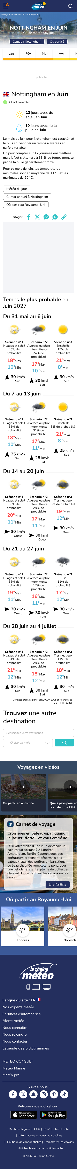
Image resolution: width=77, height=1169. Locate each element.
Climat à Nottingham (27, 42)
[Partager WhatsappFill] (55, 217)
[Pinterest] (54, 1094)
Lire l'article (57, 884)
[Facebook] (13, 1094)
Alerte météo (13, 1020)
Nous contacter (14, 1041)
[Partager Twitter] (37, 217)
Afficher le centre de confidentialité (40, 1148)
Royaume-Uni (17, 14)
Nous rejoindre (14, 1034)
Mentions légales (19, 1129)
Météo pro (11, 1075)
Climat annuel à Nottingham (27, 197)
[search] (70, 6)
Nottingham (32, 14)
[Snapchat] (33, 1094)
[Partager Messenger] (46, 217)
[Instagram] (44, 1094)
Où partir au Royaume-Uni (25, 205)
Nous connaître (14, 1027)
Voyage (4, 14)
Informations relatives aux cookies (40, 1135)
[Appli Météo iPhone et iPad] (23, 1115)
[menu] (6, 6)
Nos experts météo (18, 1007)
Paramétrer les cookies (59, 1142)
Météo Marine (13, 1068)
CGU (37, 1129)
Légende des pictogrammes (25, 1048)
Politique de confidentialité (24, 1142)
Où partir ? (57, 42)
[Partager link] (64, 217)
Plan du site (61, 1129)
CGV (47, 1129)
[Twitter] (23, 1094)
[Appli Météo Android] (53, 1115)
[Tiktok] (64, 1094)
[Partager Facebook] (28, 217)
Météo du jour (16, 189)
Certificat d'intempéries (21, 1014)
